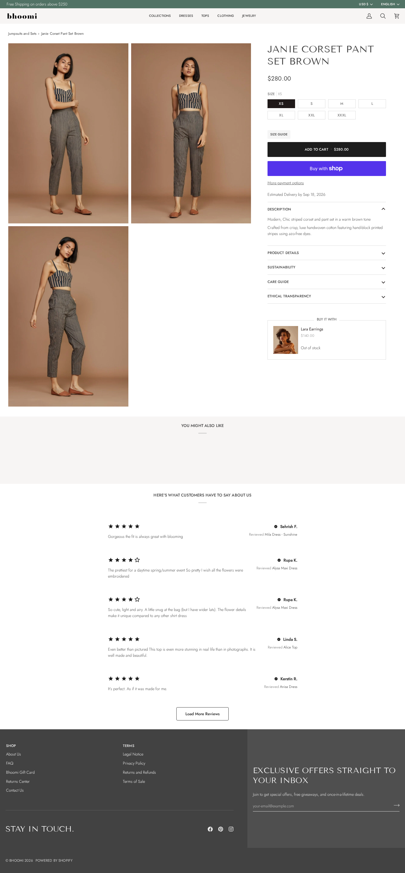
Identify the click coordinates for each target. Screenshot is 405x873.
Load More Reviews (202, 714)
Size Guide (279, 134)
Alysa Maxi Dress (284, 568)
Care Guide (278, 281)
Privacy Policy (134, 763)
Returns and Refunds (139, 772)
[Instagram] (231, 829)
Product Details (283, 252)
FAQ (9, 763)
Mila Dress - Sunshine (281, 534)
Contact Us (15, 790)
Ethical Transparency (289, 296)
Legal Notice (133, 754)
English (388, 4)
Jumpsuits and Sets (22, 33)
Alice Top (290, 647)
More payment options (286, 183)
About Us (13, 754)
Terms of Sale (134, 781)
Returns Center (18, 781)
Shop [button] (11, 745)
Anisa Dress (288, 686)
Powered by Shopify (54, 860)
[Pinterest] (220, 829)
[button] (160, 16)
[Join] (394, 805)
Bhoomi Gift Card (20, 772)
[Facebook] (210, 829)
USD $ (363, 4)
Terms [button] (128, 745)
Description (279, 209)
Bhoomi (16, 860)
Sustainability (282, 267)
